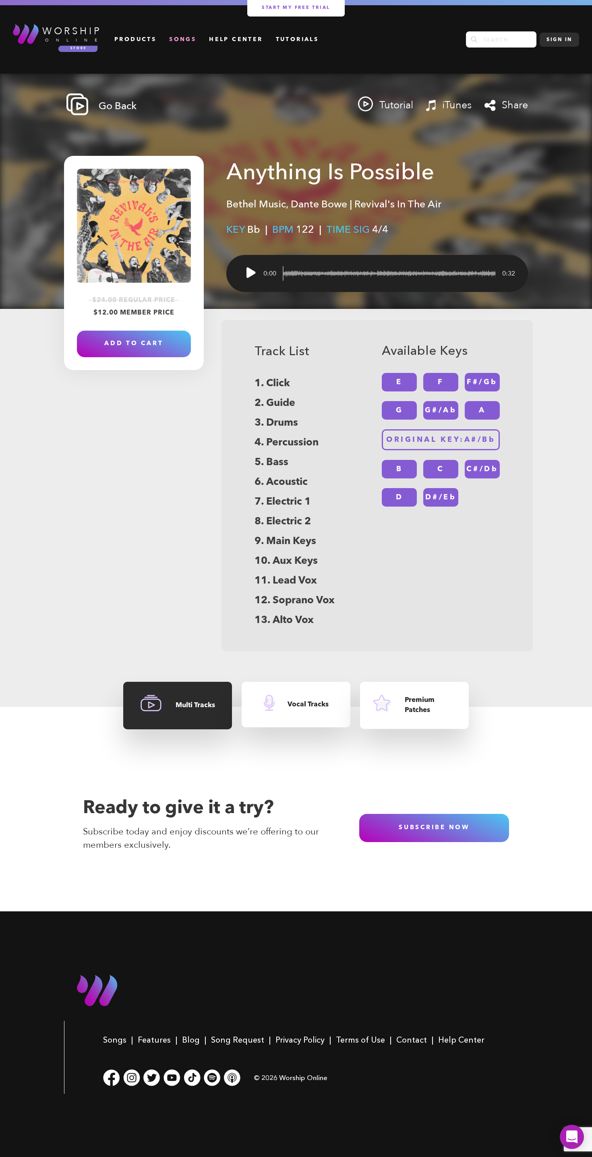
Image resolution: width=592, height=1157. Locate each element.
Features (154, 1040)
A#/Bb (440, 439)
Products (135, 39)
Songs (182, 39)
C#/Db (482, 469)
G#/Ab (441, 410)
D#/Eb (441, 497)
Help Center (236, 39)
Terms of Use (360, 1040)
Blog (191, 1040)
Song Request (237, 1040)
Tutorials (297, 39)
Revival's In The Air (398, 204)
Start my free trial (296, 8)
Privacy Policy (300, 1040)
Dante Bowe (319, 204)
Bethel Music (256, 204)
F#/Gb (482, 382)
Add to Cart (133, 344)
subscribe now (434, 828)
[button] (572, 1137)
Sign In (559, 39)
